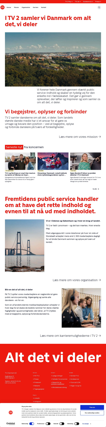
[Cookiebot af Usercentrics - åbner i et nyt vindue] (10, 424)
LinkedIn (37, 398)
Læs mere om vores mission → (80, 136)
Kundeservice (88, 1)
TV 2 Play (69, 1)
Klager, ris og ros (76, 386)
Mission (16, 7)
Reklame (37, 386)
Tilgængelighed (39, 389)
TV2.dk (78, 1)
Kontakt (43, 7)
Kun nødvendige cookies (92, 413)
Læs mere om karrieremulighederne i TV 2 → (70, 335)
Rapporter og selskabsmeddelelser (57, 383)
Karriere (35, 7)
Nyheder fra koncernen (60, 379)
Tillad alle (92, 407)
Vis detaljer (85, 423)
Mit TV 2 (37, 376)
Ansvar (9, 7)
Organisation (26, 7)
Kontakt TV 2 (75, 376)
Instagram (37, 401)
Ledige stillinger (58, 376)
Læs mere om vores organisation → (77, 280)
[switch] (48, 423)
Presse (98, 1)
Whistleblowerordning (59, 387)
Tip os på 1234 (75, 382)
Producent (37, 382)
